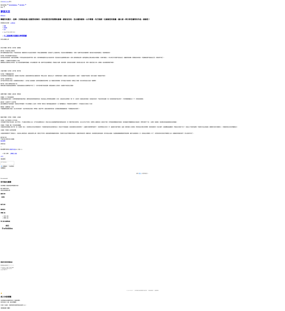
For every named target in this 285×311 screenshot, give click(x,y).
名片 (5, 29)
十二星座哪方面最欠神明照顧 (15, 36)
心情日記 (12, 23)
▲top (2, 156)
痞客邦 (11, 149)
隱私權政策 (150, 290)
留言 (14, 149)
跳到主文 (3, 15)
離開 (9, 308)
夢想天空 (5, 11)
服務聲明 (157, 290)
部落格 (5, 27)
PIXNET (131, 290)
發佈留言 (3, 168)
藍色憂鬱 (3, 141)
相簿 (5, 26)
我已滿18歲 (3, 308)
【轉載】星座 (13, 153)
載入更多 (3, 159)
